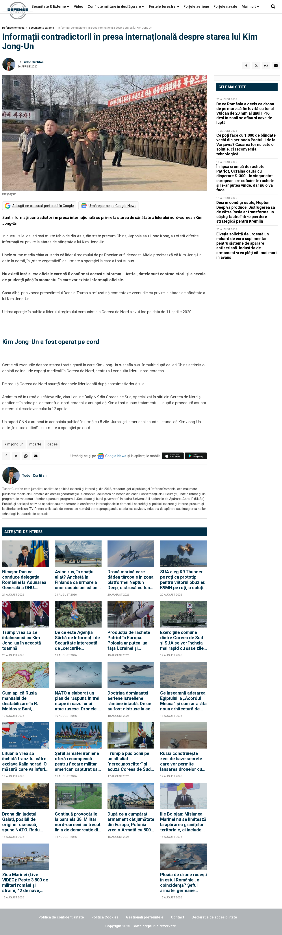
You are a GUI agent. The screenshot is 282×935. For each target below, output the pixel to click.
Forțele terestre (162, 6)
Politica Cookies (105, 917)
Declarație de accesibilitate (214, 917)
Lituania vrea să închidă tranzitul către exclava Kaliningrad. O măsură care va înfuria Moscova (25, 761)
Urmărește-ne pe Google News (112, 206)
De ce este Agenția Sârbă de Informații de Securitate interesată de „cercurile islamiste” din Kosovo (77, 640)
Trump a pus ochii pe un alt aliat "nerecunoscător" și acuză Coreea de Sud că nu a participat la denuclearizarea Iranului (129, 761)
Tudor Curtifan (33, 62)
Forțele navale (225, 6)
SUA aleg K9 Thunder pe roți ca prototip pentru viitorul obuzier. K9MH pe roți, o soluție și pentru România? (183, 579)
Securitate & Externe (49, 6)
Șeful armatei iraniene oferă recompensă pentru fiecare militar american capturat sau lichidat (77, 761)
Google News (115, 456)
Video (78, 6)
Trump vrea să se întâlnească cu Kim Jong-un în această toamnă (21, 640)
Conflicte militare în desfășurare (114, 6)
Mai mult (249, 6)
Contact (177, 917)
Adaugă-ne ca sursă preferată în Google (43, 206)
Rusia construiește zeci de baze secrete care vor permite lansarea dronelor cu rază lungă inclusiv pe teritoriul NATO (182, 761)
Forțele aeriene (196, 6)
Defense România (13, 27)
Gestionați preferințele (144, 917)
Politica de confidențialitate (61, 917)
